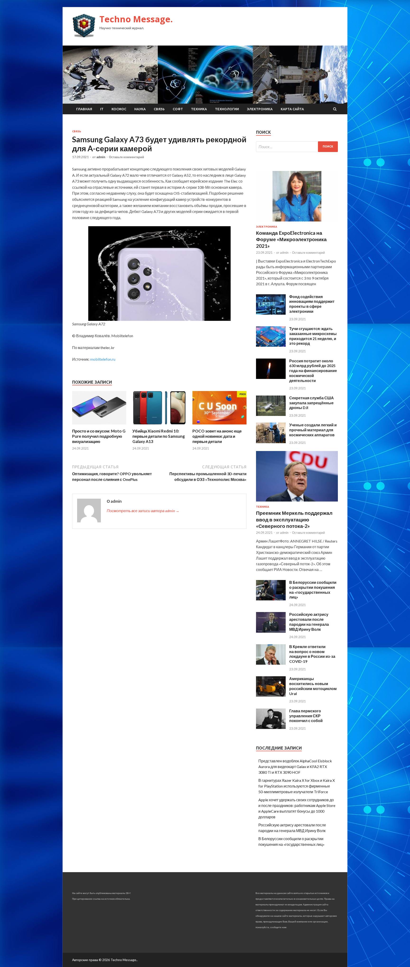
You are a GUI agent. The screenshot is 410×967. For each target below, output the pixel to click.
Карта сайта (292, 109)
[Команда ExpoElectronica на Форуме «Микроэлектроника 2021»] (297, 222)
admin (100, 157)
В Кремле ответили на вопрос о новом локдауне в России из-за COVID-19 (312, 653)
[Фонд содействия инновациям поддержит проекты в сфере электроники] (271, 313)
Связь (159, 109)
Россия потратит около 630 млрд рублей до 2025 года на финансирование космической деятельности (313, 371)
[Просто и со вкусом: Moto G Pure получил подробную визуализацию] (99, 425)
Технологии (227, 109)
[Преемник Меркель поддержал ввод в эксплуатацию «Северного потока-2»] (297, 502)
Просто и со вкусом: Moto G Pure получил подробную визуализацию (99, 436)
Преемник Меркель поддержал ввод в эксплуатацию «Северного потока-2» (294, 519)
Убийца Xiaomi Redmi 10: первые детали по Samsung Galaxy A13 (158, 436)
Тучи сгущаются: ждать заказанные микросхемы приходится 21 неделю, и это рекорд (313, 335)
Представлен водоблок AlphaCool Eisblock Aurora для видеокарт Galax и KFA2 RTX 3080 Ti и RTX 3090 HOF (295, 766)
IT (101, 109)
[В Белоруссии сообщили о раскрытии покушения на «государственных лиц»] (271, 599)
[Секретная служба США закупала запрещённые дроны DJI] (271, 414)
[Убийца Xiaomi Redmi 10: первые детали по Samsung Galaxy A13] (159, 425)
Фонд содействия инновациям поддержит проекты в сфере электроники (312, 303)
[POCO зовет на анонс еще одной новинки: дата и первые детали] (219, 425)
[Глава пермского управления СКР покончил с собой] (271, 727)
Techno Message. (136, 19)
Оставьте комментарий (126, 157)
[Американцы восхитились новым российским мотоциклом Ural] (271, 695)
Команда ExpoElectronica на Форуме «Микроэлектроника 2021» (291, 239)
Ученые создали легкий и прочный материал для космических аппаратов (313, 430)
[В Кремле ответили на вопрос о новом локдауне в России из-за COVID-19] (271, 663)
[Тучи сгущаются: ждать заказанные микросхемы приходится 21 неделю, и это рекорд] (271, 345)
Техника (199, 109)
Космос (119, 109)
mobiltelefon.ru (102, 359)
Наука (140, 109)
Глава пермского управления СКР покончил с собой (306, 716)
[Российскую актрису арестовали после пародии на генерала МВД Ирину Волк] (271, 631)
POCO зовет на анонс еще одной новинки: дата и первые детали (217, 436)
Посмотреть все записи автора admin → (143, 510)
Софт (178, 109)
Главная (84, 109)
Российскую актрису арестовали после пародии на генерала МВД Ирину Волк (309, 621)
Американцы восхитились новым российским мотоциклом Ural (313, 685)
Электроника (260, 109)
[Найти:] (297, 146)
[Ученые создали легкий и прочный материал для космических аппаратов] (271, 441)
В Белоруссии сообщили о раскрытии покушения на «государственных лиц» (312, 589)
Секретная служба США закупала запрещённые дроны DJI (311, 403)
